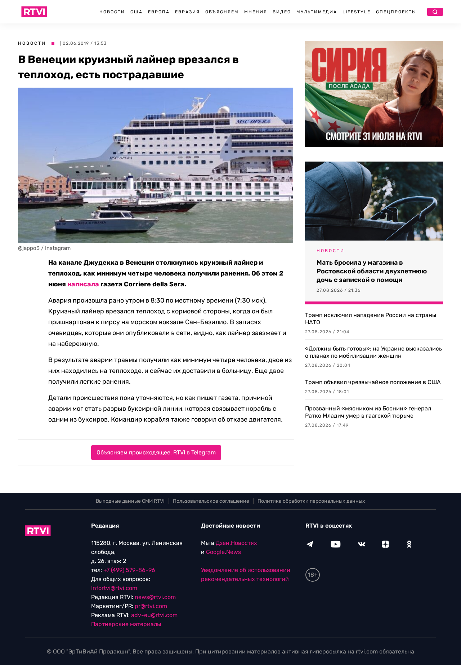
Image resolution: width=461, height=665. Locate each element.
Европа (159, 11)
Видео (282, 11)
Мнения (255, 11)
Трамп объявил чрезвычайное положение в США (373, 382)
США (136, 11)
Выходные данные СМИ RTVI (130, 501)
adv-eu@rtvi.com (154, 615)
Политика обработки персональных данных (311, 501)
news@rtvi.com (155, 597)
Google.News (223, 552)
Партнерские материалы (126, 624)
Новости (112, 11)
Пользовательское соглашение (211, 501)
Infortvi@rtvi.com (114, 588)
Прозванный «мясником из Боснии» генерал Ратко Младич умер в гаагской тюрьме (368, 412)
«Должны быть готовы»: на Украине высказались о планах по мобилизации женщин (373, 352)
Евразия (187, 11)
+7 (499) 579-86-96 (129, 570)
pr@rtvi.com (151, 606)
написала (83, 284)
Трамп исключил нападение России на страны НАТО (370, 319)
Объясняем (222, 11)
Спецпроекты (396, 11)
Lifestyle (357, 11)
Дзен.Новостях (236, 543)
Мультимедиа (316, 11)
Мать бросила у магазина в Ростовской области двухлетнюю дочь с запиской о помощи (372, 271)
